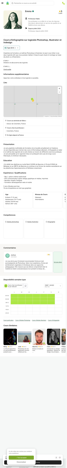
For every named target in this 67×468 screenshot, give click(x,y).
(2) (11, 346)
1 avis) (60, 13)
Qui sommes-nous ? (24, 467)
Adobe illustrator (32, 222)
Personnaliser (21, 462)
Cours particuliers (8, 320)
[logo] (7, 3)
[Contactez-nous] (63, 3)
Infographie (51, 222)
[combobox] (32, 3)
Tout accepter (22, 458)
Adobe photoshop (13, 222)
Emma (28, 11)
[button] (60, 457)
